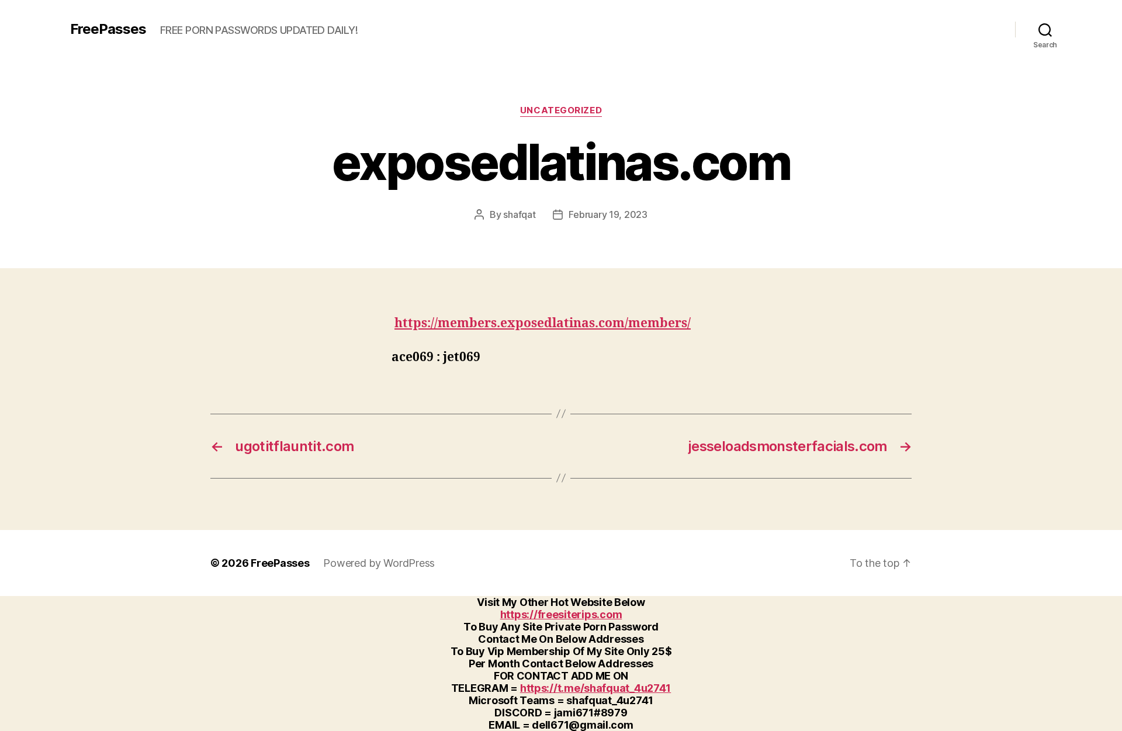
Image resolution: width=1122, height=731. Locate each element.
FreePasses (108, 29)
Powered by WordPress (379, 563)
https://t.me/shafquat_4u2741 (595, 688)
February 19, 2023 (608, 214)
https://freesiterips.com (561, 614)
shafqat (519, 214)
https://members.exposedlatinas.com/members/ (542, 323)
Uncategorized (561, 110)
